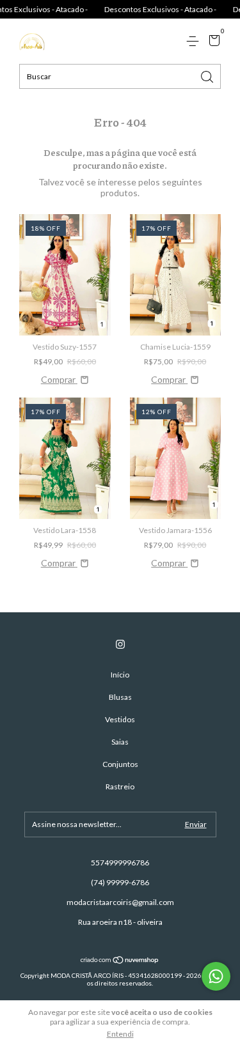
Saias (120, 742)
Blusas (120, 697)
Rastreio (120, 786)
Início (120, 674)
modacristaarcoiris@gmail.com (120, 902)
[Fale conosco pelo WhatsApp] (216, 976)
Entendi (120, 1034)
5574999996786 (120, 862)
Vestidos (120, 719)
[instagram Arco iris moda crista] (120, 644)
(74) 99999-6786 (120, 882)
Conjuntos (120, 764)
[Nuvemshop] (120, 961)
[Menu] (195, 41)
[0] (212, 42)
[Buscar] (208, 75)
